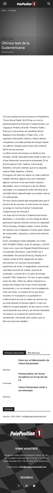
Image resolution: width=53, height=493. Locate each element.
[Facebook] (19, 486)
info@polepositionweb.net (32, 467)
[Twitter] (34, 486)
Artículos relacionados (14, 353)
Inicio (4, 10)
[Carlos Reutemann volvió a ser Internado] (10, 390)
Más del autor (34, 353)
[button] (49, 4)
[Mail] (26, 486)
